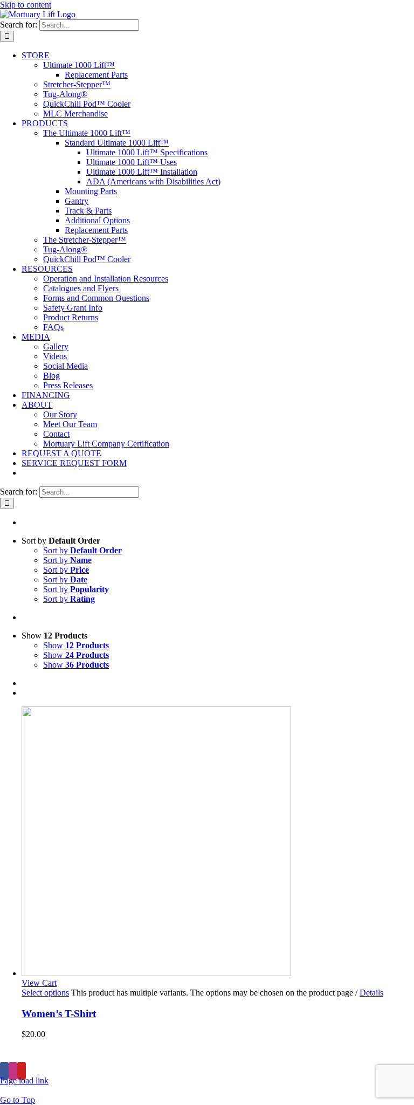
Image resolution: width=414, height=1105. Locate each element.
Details (371, 992)
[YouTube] (21, 1071)
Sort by (82, 550)
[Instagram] (13, 1071)
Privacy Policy (251, 1053)
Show (76, 645)
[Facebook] (4, 1071)
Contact (313, 1053)
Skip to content (25, 4)
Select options (45, 992)
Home (91, 1053)
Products (142, 1053)
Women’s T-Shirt (59, 1013)
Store (192, 1053)
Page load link (24, 1080)
